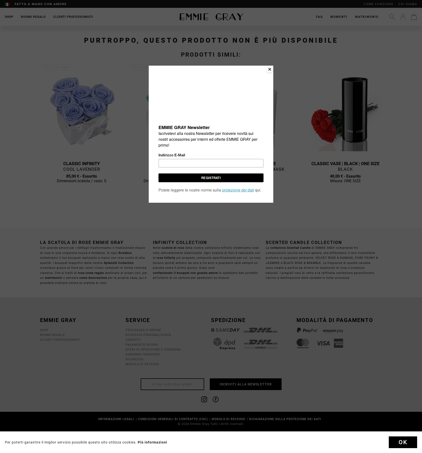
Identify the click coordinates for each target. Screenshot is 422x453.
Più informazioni (152, 442)
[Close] (269, 69)
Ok (403, 442)
